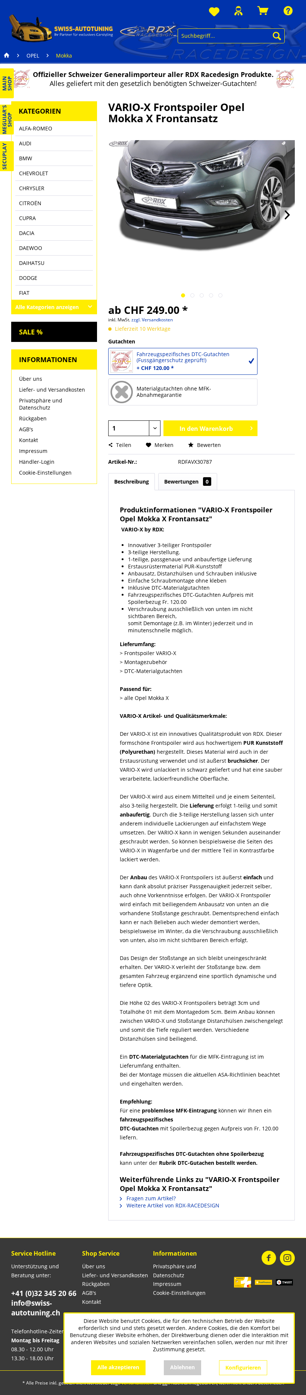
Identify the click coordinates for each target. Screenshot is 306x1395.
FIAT (24, 292)
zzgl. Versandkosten (152, 320)
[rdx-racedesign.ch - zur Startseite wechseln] (93, 28)
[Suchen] (277, 35)
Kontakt (28, 440)
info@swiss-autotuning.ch (35, 1308)
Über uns (30, 378)
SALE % (31, 331)
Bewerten (208, 444)
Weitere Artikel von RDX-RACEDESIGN (172, 1205)
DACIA (26, 233)
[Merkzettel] (214, 12)
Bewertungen (186, 481)
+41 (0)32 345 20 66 (43, 1293)
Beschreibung (131, 481)
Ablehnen (182, 1367)
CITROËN (30, 203)
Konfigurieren (243, 1367)
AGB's (26, 429)
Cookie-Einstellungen (45, 472)
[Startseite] (6, 55)
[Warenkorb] (263, 10)
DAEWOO (30, 247)
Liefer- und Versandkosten (52, 389)
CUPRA (27, 218)
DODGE (28, 277)
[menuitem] (214, 12)
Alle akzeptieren (118, 1367)
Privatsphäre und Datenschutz (40, 404)
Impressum (33, 450)
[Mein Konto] (238, 10)
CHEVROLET (33, 173)
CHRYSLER (31, 188)
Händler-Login (36, 461)
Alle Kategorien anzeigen (47, 307)
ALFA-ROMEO (35, 128)
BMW (25, 158)
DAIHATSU (31, 262)
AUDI (25, 143)
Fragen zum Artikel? (150, 1198)
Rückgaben (33, 418)
